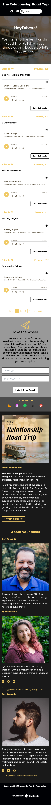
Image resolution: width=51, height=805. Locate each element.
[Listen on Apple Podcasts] (17, 406)
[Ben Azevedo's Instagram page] (4, 770)
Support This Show (13, 519)
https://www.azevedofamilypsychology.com (22, 689)
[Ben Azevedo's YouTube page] (16, 770)
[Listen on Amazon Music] (33, 406)
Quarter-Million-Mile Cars (16, 74)
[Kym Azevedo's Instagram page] (9, 681)
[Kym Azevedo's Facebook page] (4, 681)
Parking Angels (10, 218)
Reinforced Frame (11, 170)
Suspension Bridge (12, 266)
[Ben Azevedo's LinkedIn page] (9, 770)
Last (40, 311)
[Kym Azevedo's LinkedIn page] (15, 681)
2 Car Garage (9, 122)
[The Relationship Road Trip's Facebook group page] (11, 11)
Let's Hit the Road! (25, 390)
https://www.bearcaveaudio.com (21, 775)
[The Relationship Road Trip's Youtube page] (16, 11)
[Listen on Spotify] (25, 406)
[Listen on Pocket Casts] (41, 406)
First (11, 311)
